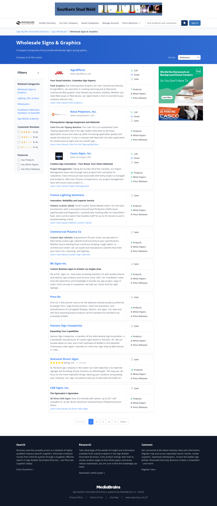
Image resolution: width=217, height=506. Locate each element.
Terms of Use (96, 497)
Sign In (194, 23)
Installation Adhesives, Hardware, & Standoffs (29, 111)
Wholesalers (24, 104)
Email (137, 74)
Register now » (149, 469)
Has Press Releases (30, 169)
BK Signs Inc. (58, 263)
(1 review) (81, 362)
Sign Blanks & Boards (28, 118)
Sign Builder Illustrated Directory (32, 31)
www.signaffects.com (80, 73)
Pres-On (55, 296)
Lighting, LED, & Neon (28, 98)
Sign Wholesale (59, 31)
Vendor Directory (47, 23)
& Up (29, 132)
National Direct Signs (64, 359)
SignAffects (77, 70)
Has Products (27, 159)
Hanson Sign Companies (66, 325)
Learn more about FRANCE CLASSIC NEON (71, 222)
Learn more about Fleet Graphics (66, 102)
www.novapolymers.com (82, 115)
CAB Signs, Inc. (59, 388)
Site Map (114, 497)
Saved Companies (90, 23)
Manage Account (110, 23)
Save (136, 79)
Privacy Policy (76, 497)
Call (136, 70)
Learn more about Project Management (69, 186)
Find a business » (25, 469)
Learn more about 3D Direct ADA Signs (69, 408)
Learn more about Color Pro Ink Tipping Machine (74, 144)
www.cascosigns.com (80, 157)
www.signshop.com (135, 497)
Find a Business (130, 23)
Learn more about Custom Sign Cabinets (70, 254)
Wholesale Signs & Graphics (27, 91)
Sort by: (172, 57)
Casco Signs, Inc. (81, 153)
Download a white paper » (92, 472)
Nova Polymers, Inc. (83, 111)
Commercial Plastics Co (65, 231)
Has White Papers (30, 164)
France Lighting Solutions (67, 195)
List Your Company (68, 23)
